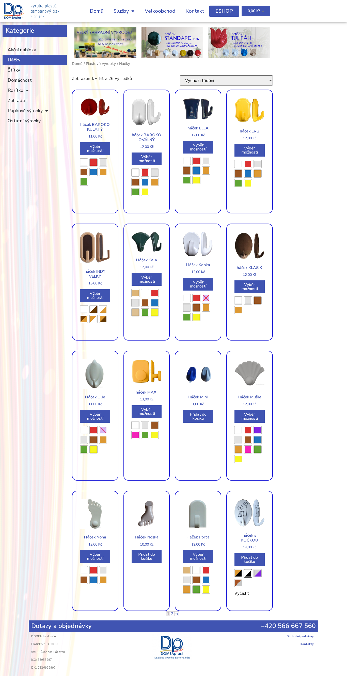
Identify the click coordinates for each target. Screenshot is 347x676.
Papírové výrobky (25, 111)
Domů (96, 11)
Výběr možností (95, 149)
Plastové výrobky (101, 63)
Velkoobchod (160, 11)
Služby (121, 11)
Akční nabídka (22, 50)
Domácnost (20, 80)
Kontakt (194, 11)
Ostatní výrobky (24, 121)
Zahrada (16, 100)
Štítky (14, 70)
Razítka (15, 90)
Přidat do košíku (198, 416)
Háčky (14, 60)
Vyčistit (241, 593)
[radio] (84, 162)
